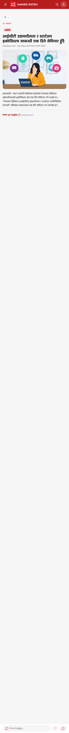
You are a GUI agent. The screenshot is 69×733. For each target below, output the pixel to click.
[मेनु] (5, 4)
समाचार (8, 23)
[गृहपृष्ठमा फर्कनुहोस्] (5, 17)
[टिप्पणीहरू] (63, 728)
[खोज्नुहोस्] (57, 4)
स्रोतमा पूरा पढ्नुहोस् (10, 115)
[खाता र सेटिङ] (63, 4)
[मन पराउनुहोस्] (55, 728)
